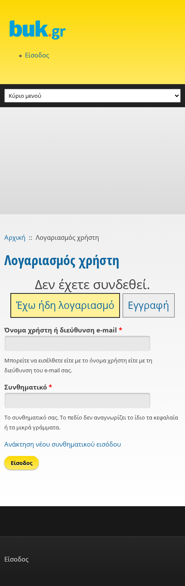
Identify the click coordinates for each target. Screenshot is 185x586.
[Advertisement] (92, 160)
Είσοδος (37, 55)
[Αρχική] (92, 29)
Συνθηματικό (28, 387)
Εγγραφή (148, 305)
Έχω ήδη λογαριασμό (65, 305)
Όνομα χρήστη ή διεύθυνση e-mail (63, 330)
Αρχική (14, 237)
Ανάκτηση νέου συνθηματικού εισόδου (62, 444)
